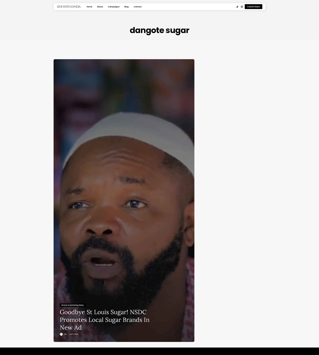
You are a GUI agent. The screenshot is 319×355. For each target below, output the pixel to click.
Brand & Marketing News (73, 305)
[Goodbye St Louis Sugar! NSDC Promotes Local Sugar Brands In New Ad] (124, 200)
